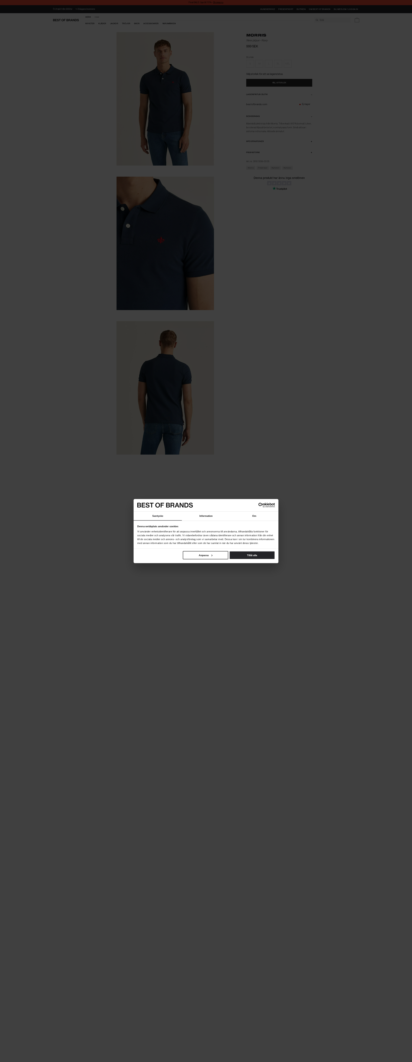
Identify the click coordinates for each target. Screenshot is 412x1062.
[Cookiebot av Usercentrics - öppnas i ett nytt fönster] (261, 505)
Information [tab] (206, 515)
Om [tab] (254, 515)
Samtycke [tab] (157, 515)
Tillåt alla (252, 555)
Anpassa (204, 555)
